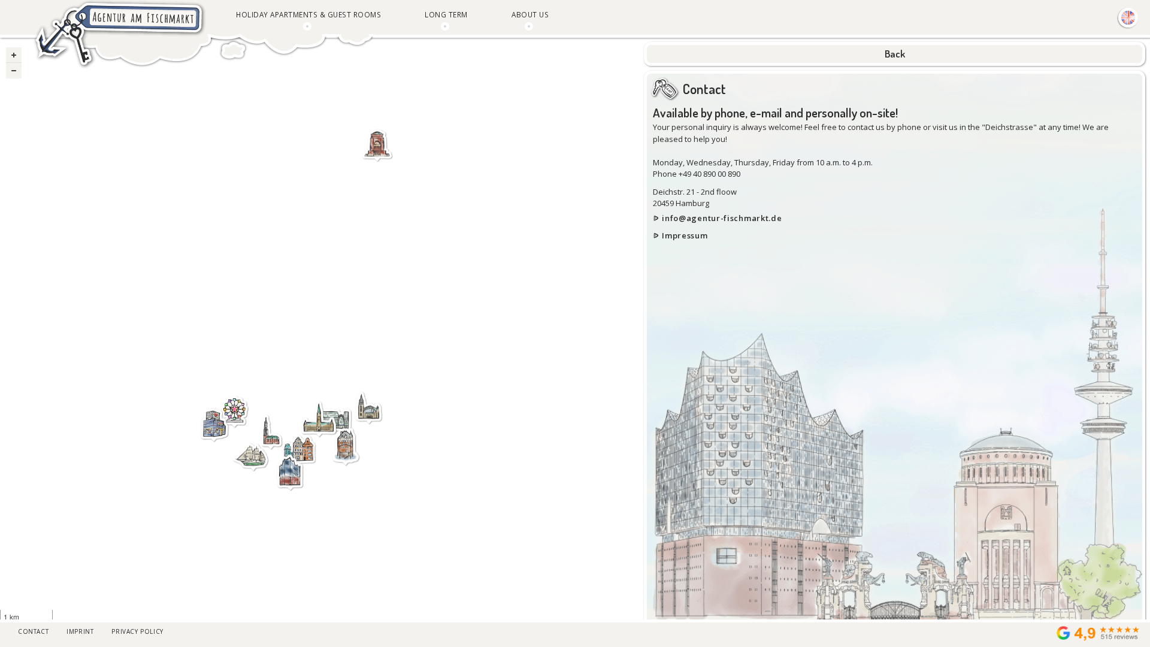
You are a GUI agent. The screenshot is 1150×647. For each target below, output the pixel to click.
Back (895, 53)
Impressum (684, 235)
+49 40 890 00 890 (709, 173)
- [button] (14, 70)
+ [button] (14, 55)
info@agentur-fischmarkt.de (722, 218)
